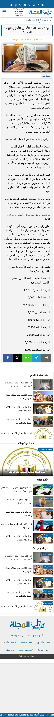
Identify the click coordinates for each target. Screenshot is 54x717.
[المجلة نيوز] (40, 12)
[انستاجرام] (29, 5)
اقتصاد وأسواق (44, 643)
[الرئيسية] (11, 5)
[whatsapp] (27, 358)
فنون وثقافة (26, 643)
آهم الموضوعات (26, 443)
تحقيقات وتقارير (26, 650)
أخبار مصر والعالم (32, 20)
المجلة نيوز (46, 76)
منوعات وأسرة (10, 643)
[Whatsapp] (33, 5)
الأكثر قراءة (42, 479)
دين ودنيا (10, 650)
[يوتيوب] (25, 5)
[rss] (42, 5)
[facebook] (8, 358)
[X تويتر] (20, 5)
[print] (46, 358)
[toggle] (4, 11)
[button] (2, 472)
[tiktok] (38, 5)
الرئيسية (45, 20)
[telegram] (37, 358)
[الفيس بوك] (16, 5)
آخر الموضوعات (40, 548)
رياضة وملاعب (17, 635)
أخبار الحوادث (43, 650)
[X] (17, 358)
